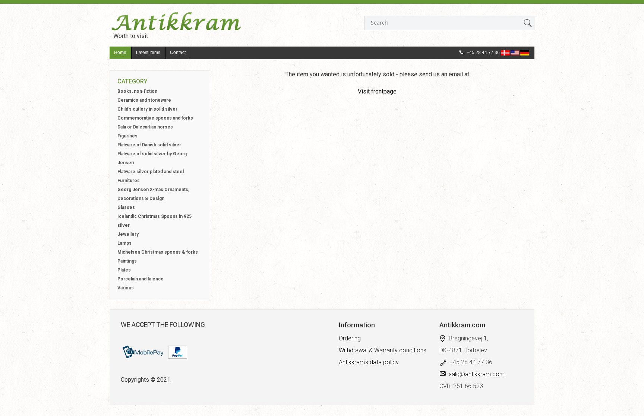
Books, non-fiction (137, 91)
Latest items (148, 52)
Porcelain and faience (140, 279)
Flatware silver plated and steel (150, 171)
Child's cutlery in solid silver (147, 109)
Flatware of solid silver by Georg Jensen (152, 158)
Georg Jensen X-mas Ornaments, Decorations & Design (153, 194)
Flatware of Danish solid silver (149, 144)
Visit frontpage (377, 91)
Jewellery (128, 234)
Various (125, 287)
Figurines (127, 136)
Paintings (127, 261)
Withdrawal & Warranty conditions (382, 350)
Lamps (124, 243)
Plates (124, 270)
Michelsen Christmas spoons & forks (157, 252)
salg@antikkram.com (477, 374)
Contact (178, 52)
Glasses (126, 207)
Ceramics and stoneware (144, 100)
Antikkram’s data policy (369, 362)
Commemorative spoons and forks (155, 118)
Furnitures (128, 180)
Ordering (350, 338)
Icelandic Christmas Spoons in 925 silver (154, 221)
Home (120, 52)
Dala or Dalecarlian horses (145, 127)
